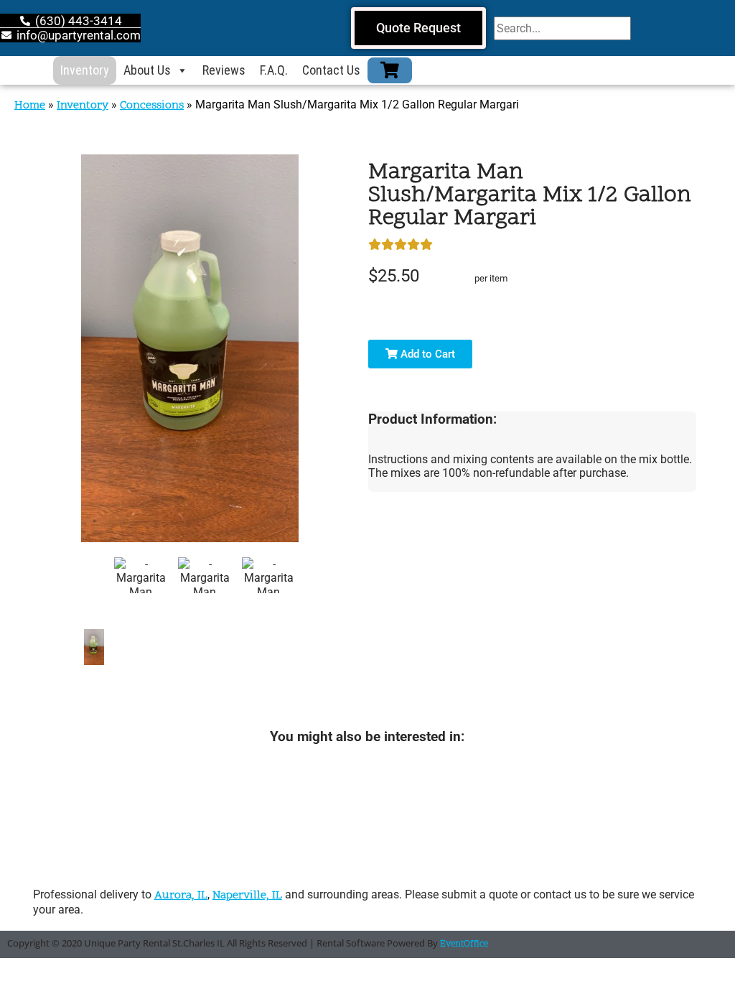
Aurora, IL (180, 895)
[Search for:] (562, 28)
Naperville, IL (247, 895)
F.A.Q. (274, 70)
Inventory (84, 70)
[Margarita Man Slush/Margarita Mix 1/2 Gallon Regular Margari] (94, 647)
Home (29, 105)
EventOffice (464, 944)
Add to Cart (426, 354)
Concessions (152, 105)
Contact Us (331, 70)
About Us (147, 70)
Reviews (223, 70)
